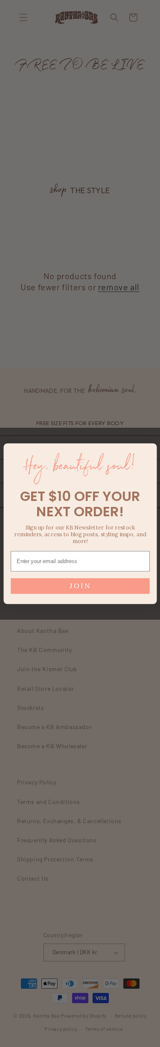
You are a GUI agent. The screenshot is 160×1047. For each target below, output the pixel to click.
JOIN (80, 585)
